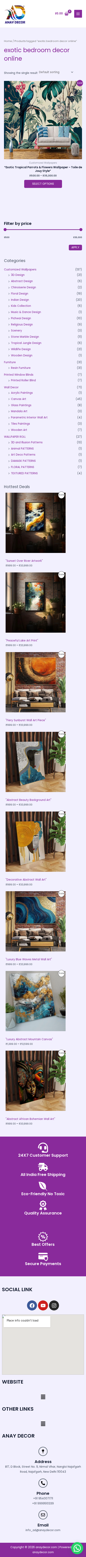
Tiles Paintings (20, 424)
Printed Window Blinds (18, 375)
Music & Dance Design (26, 312)
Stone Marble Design (25, 337)
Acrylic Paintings (22, 393)
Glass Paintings (21, 405)
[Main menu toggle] (78, 14)
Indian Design (20, 300)
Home (8, 41)
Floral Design (19, 294)
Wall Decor (11, 387)
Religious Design (22, 324)
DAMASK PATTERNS (23, 461)
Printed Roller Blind (23, 380)
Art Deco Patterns (23, 455)
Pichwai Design (21, 318)
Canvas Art (18, 399)
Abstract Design (22, 281)
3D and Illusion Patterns (27, 442)
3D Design (18, 275)
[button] (43, 1397)
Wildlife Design (21, 349)
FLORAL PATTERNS (22, 467)
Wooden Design (21, 355)
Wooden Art (19, 430)
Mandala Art (19, 411)
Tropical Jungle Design (26, 343)
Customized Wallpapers (20, 269)
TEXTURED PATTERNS (24, 473)
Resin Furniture (21, 368)
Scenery (16, 330)
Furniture (10, 362)
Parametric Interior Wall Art (29, 417)
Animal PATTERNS (22, 449)
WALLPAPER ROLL (15, 437)
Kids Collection (21, 306)
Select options (43, 184)
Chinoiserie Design (23, 287)
